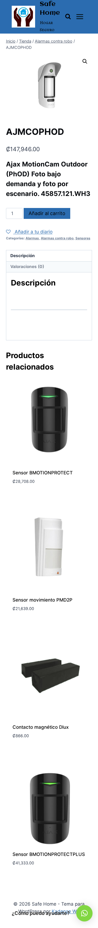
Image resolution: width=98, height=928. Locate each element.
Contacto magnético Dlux (41, 727)
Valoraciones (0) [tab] (27, 266)
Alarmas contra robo (57, 238)
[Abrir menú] (80, 16)
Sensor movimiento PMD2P (42, 600)
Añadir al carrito (47, 213)
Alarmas (32, 238)
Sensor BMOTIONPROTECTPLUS (49, 854)
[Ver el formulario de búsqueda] (68, 16)
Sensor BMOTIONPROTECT (43, 472)
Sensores (82, 238)
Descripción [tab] (22, 255)
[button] (85, 61)
